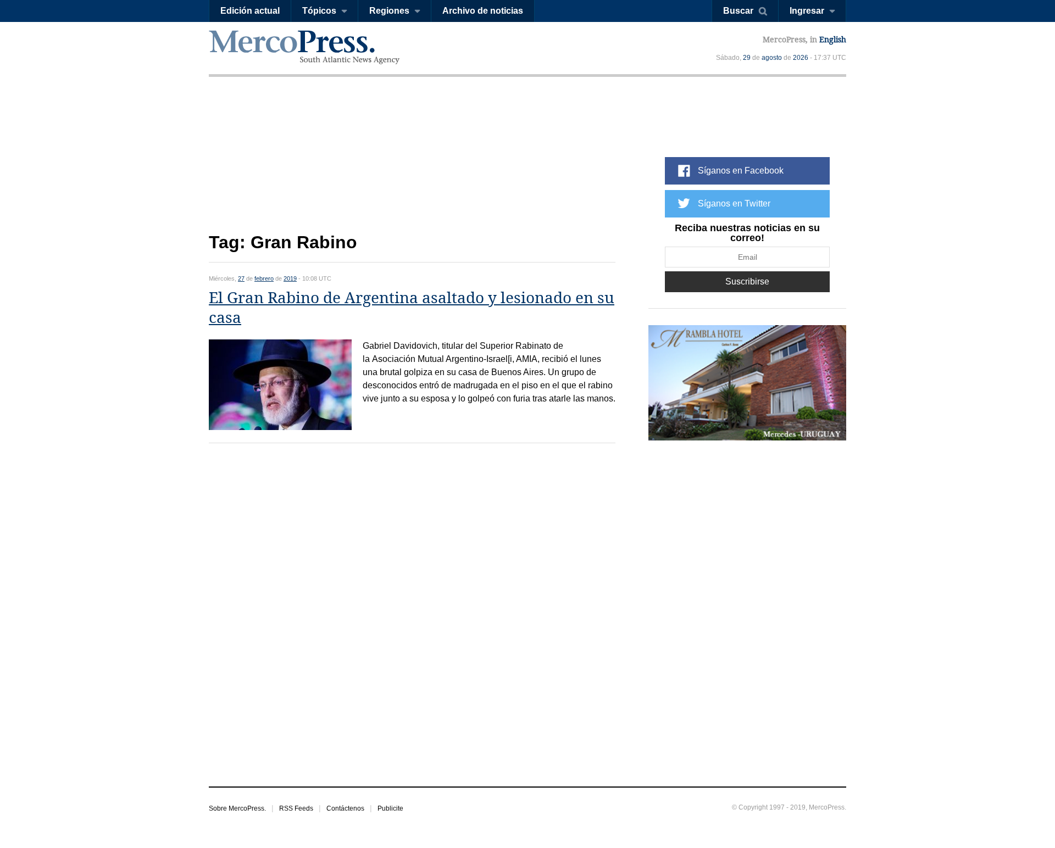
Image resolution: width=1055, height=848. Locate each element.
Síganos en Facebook (741, 170)
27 (241, 278)
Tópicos (319, 10)
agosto (772, 58)
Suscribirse (747, 281)
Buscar (738, 10)
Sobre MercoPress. (237, 808)
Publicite (390, 808)
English (832, 39)
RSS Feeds (296, 808)
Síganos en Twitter (734, 203)
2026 (800, 58)
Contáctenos (345, 808)
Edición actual (250, 10)
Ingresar (807, 10)
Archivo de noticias (482, 10)
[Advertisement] (412, 163)
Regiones (389, 10)
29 (747, 58)
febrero (264, 278)
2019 (290, 278)
